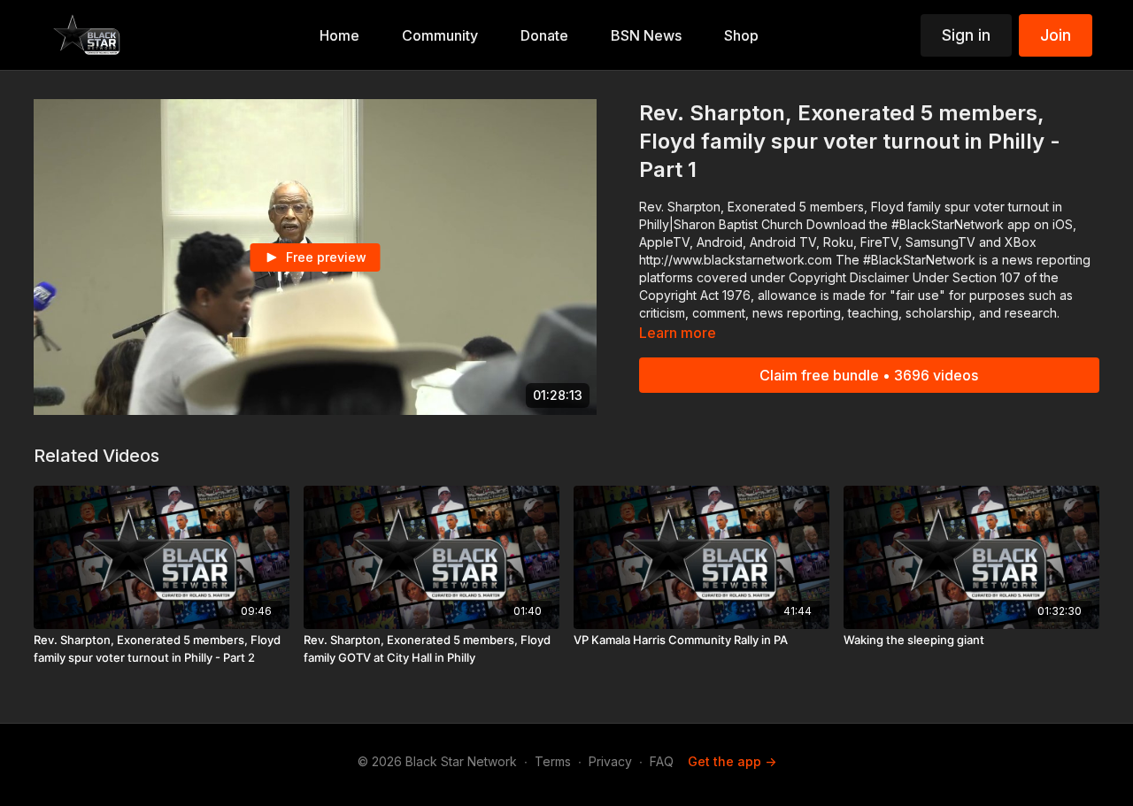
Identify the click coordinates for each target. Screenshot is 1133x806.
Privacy (610, 761)
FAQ (662, 761)
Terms (553, 761)
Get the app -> (732, 761)
